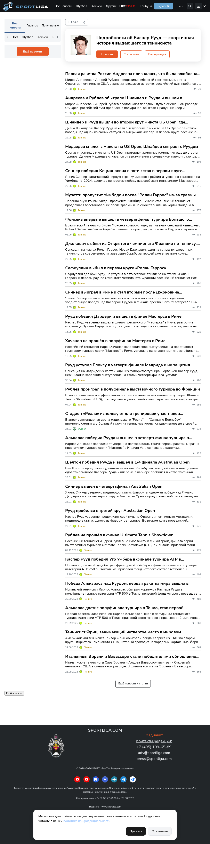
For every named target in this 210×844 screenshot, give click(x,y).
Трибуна (146, 6)
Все (15, 37)
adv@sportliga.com (154, 752)
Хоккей (96, 6)
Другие (111, 6)
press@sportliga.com (154, 758)
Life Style (127, 6)
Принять (136, 831)
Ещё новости (32, 51)
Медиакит (154, 735)
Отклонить (160, 831)
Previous (8, 37)
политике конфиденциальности (86, 821)
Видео (160, 6)
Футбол (81, 6)
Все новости (63, 6)
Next (58, 37)
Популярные (50, 25)
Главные (32, 25)
